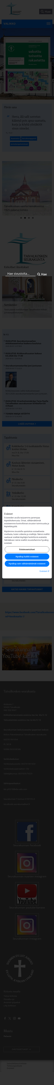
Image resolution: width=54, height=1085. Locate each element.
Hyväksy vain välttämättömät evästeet (27, 563)
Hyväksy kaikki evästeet (27, 556)
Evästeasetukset (27, 549)
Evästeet (45, 571)
